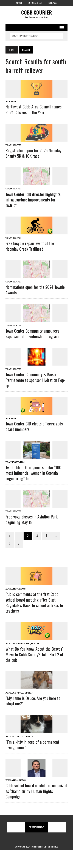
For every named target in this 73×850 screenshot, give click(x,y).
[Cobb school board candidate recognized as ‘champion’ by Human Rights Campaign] (36, 774)
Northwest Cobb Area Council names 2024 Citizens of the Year (33, 109)
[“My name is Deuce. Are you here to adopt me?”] (36, 687)
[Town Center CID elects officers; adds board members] (36, 412)
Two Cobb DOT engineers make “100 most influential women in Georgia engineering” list (33, 472)
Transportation (15, 462)
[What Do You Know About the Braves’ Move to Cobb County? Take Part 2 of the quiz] (36, 638)
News (22, 588)
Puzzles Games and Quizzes (22, 643)
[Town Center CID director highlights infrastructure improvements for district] (36, 183)
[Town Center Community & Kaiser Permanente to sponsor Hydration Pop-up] (36, 363)
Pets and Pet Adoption (19, 692)
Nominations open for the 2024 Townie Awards (35, 290)
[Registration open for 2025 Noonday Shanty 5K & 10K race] (36, 139)
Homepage (52, 2)
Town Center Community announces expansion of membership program (32, 333)
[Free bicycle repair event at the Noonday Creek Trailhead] (36, 232)
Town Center (13, 145)
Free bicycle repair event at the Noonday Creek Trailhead (29, 246)
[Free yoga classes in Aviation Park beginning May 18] (36, 505)
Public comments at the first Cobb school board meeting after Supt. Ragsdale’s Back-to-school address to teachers (34, 602)
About (19, 2)
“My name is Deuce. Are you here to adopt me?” (32, 701)
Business (10, 101)
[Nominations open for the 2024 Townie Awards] (36, 276)
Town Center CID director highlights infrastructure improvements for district (32, 199)
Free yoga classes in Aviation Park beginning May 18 (31, 519)
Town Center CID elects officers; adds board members (34, 426)
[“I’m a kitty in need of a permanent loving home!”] (36, 731)
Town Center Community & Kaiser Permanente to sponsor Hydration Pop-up (35, 379)
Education (11, 588)
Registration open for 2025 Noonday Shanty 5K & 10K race (33, 153)
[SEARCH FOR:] (36, 35)
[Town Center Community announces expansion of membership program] (36, 319)
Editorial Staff (35, 2)
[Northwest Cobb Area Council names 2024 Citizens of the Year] (36, 95)
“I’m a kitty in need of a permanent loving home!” (32, 744)
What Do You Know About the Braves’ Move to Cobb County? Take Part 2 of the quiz (34, 654)
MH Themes (53, 846)
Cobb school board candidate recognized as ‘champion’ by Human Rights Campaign (36, 790)
